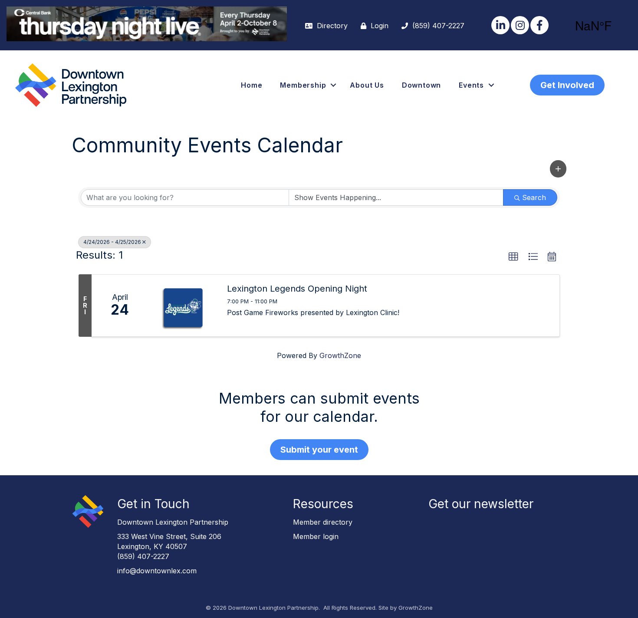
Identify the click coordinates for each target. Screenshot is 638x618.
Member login (316, 536)
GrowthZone (340, 355)
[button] (558, 168)
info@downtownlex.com (157, 570)
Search (534, 197)
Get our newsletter (480, 503)
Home (251, 85)
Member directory (322, 522)
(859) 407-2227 (143, 556)
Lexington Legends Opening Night (297, 288)
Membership (303, 85)
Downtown (421, 85)
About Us (367, 85)
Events (471, 85)
